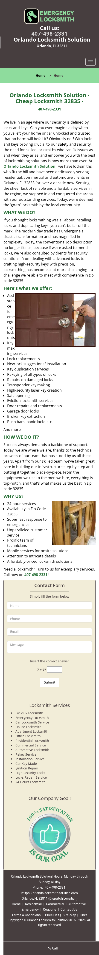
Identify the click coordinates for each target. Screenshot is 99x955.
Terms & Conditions (26, 915)
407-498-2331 (49, 34)
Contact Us (69, 909)
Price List (52, 915)
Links (83, 915)
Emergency (30, 909)
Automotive (77, 904)
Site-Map (69, 915)
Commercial (55, 904)
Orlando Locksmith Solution (29, 166)
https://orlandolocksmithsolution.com (49, 893)
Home (40, 75)
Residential (33, 904)
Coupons (49, 909)
